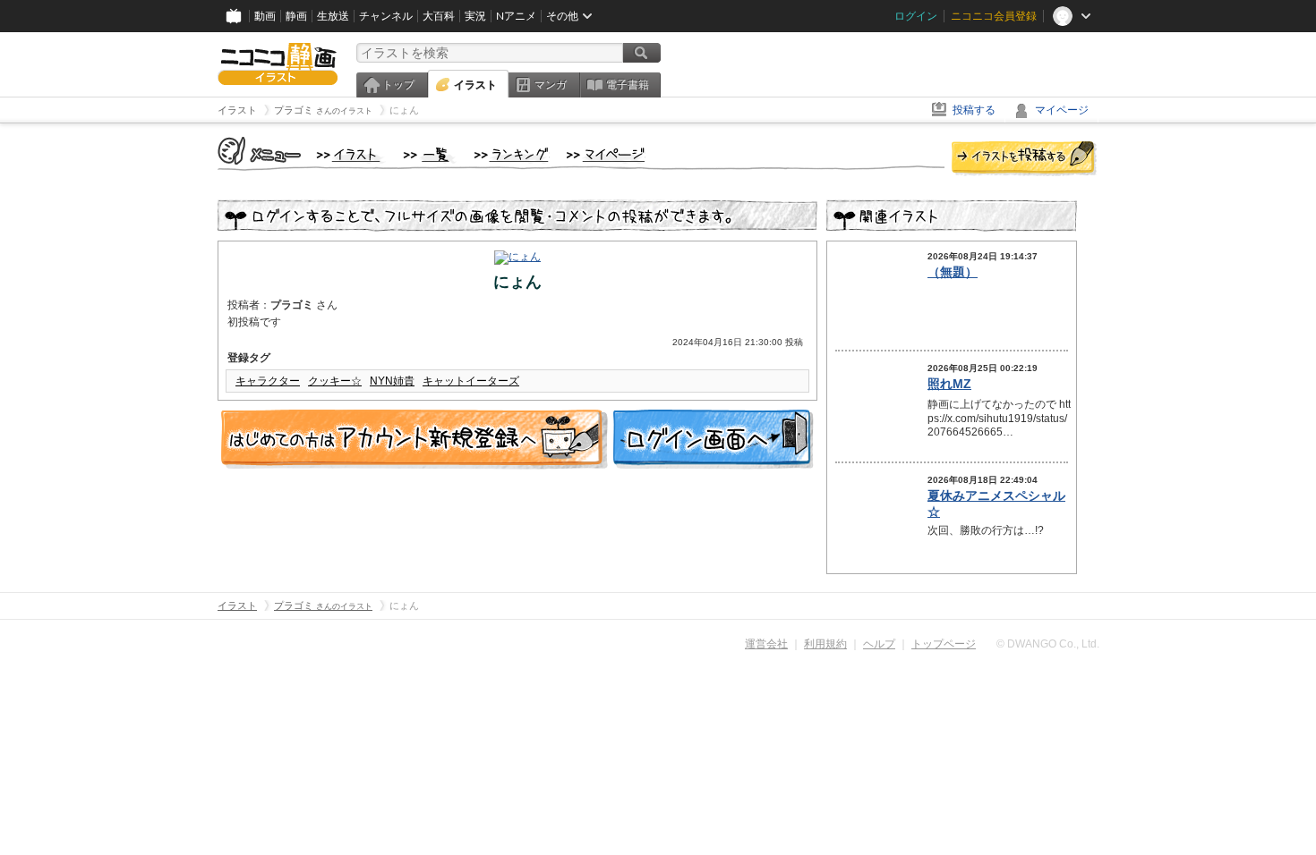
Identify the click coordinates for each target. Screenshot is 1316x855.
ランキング (512, 156)
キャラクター (267, 381)
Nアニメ (516, 16)
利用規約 (825, 644)
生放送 (333, 16)
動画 (265, 16)
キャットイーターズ (471, 381)
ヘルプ (879, 644)
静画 (296, 16)
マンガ (550, 85)
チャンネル (386, 16)
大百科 (439, 16)
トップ (398, 85)
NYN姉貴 (392, 381)
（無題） (952, 272)
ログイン (915, 16)
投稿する (974, 110)
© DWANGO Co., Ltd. (1047, 644)
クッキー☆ (335, 381)
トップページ (943, 644)
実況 (475, 16)
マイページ (1062, 110)
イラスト (475, 85)
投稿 (1024, 159)
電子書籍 (627, 85)
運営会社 (766, 644)
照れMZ (949, 384)
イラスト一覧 (430, 156)
